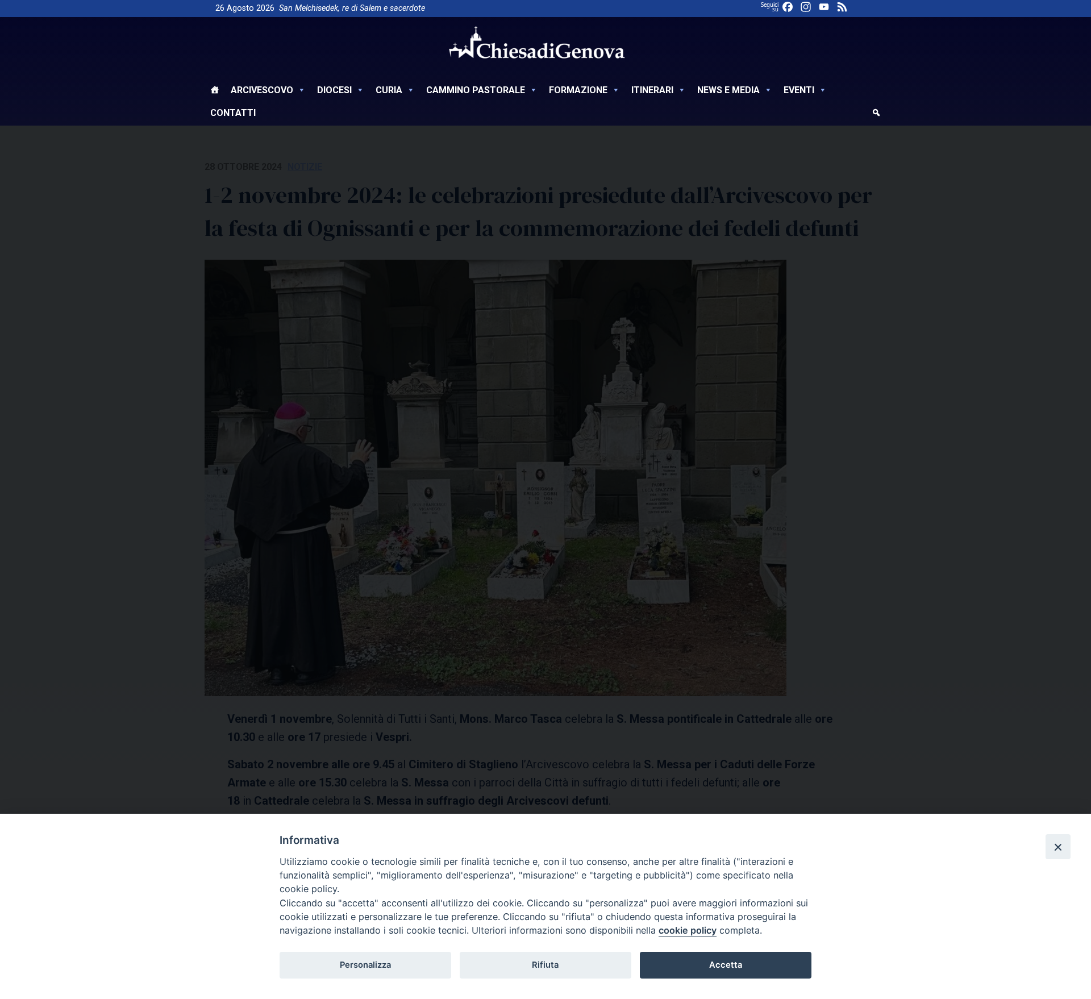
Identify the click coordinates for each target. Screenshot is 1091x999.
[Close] (1058, 846)
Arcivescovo (262, 90)
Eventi (799, 90)
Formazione (578, 90)
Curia (389, 90)
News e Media (728, 90)
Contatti (233, 112)
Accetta (725, 965)
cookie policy (688, 930)
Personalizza (365, 965)
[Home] (215, 91)
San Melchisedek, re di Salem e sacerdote (352, 8)
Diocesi (334, 90)
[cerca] (876, 114)
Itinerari (652, 90)
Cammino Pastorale (475, 90)
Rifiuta (545, 965)
